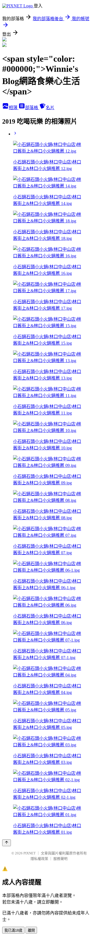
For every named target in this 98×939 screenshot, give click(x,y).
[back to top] (6, 842)
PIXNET (29, 853)
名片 (50, 107)
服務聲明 (60, 859)
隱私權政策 (39, 859)
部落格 (32, 107)
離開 (31, 930)
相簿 (14, 107)
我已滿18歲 (13, 930)
